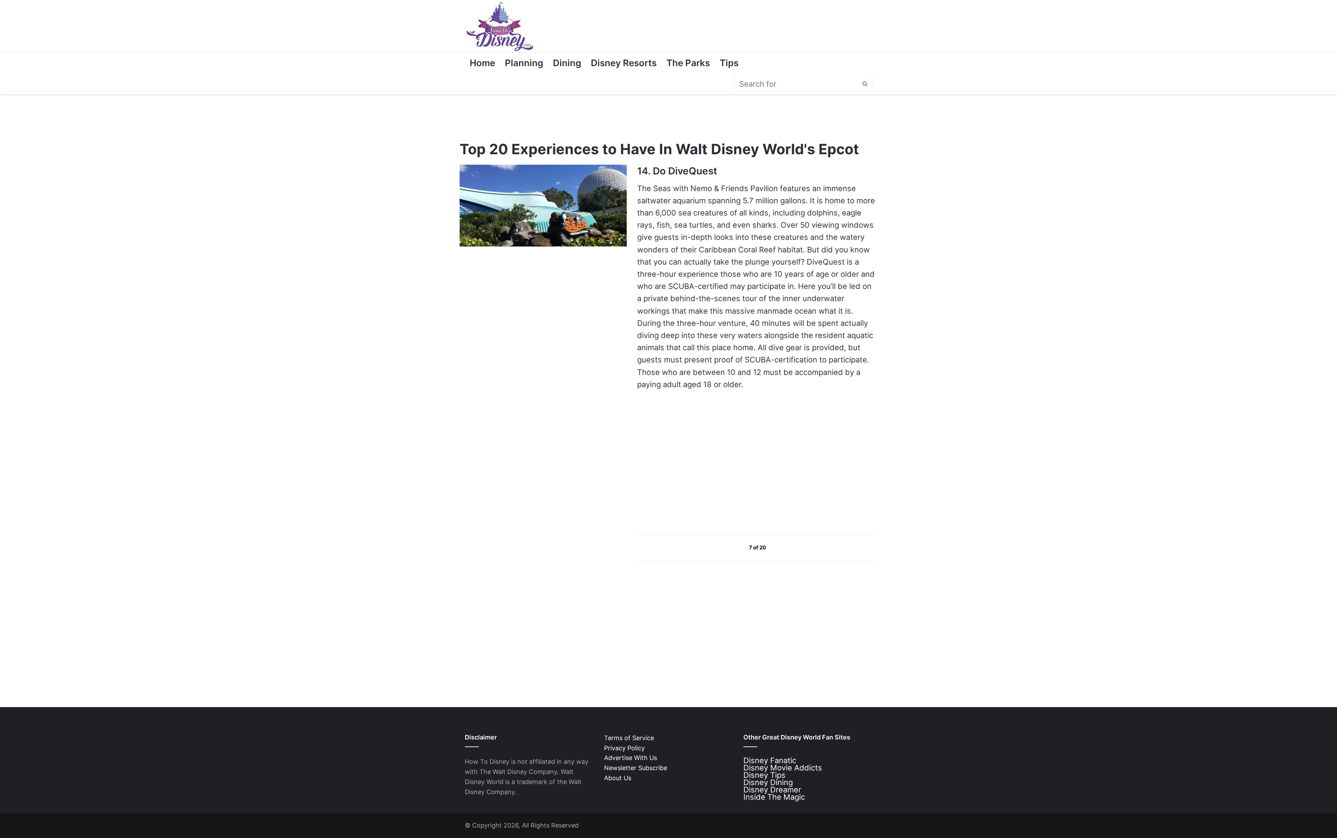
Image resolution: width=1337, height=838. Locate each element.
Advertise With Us (630, 757)
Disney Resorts (624, 62)
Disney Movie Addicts (782, 767)
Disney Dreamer (772, 789)
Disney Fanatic (769, 760)
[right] (782, 547)
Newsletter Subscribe (635, 768)
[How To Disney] (500, 26)
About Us (617, 778)
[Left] (733, 547)
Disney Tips (764, 775)
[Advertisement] (689, 461)
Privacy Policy (624, 748)
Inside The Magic (774, 796)
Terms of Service (629, 738)
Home (482, 62)
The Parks (688, 62)
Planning (524, 62)
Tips (729, 62)
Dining (567, 62)
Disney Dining (768, 782)
